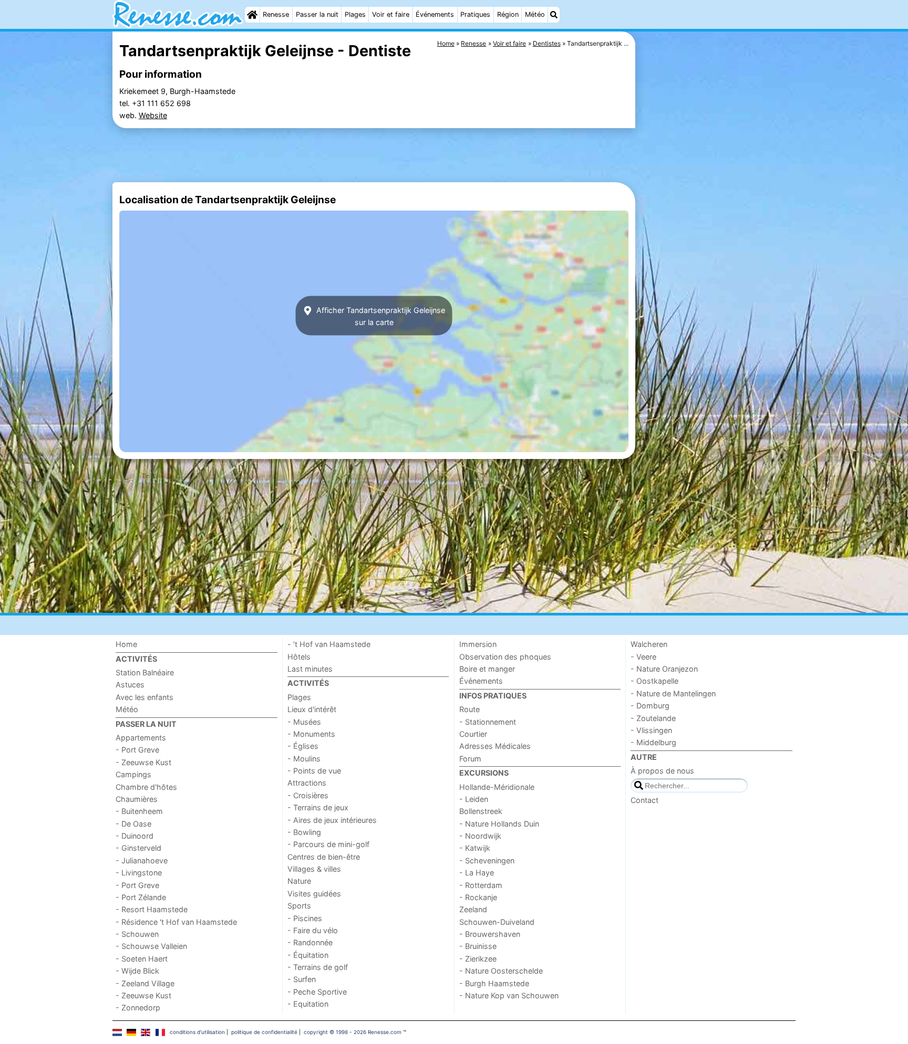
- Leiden (473, 799)
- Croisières (307, 795)
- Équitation (307, 955)
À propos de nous (662, 770)
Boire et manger (487, 668)
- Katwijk (474, 847)
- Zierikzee (478, 958)
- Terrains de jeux (317, 807)
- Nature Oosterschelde (501, 970)
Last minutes (310, 668)
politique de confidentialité (264, 1032)
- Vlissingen (651, 730)
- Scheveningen (486, 860)
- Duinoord (134, 835)
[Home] (252, 15)
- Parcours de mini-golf (328, 844)
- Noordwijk (480, 835)
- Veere (643, 656)
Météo (535, 14)
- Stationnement (487, 721)
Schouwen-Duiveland (496, 921)
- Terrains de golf (317, 967)
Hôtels (299, 656)
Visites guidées (314, 893)
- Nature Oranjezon (664, 668)
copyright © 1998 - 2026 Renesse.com (352, 1032)
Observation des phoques (505, 656)
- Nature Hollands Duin (499, 823)
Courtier (473, 733)
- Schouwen (137, 934)
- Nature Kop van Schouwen (509, 995)
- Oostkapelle (654, 680)
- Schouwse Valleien (151, 946)
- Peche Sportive (317, 991)
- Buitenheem (139, 811)
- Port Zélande (141, 897)
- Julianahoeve (142, 860)
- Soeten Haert (142, 958)
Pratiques (475, 14)
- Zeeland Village (145, 983)
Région (508, 14)
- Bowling (304, 832)
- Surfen (301, 979)
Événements (435, 14)
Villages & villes (314, 868)
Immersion (478, 644)
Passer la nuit (317, 14)
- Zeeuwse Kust (143, 762)
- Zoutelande (653, 718)
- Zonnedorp (138, 1007)
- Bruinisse (478, 946)
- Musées (304, 721)
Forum (470, 758)
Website (153, 115)
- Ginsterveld (138, 847)
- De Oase (133, 823)
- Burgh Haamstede (494, 983)
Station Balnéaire (145, 672)
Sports (299, 905)
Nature (299, 880)
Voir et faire (390, 14)
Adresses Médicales (495, 746)
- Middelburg (653, 742)
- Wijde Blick (137, 970)
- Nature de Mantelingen (673, 693)
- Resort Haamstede (152, 909)
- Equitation (307, 1003)
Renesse (276, 14)
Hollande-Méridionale (496, 786)
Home (126, 644)
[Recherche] (554, 15)
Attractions (306, 782)
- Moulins (304, 758)
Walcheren (649, 644)
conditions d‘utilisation (197, 1032)
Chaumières (137, 799)
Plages (355, 14)
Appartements (141, 737)
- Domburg (650, 705)
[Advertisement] (717, 273)
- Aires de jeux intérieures (332, 820)
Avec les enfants (144, 697)
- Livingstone (139, 872)
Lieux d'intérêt (311, 709)
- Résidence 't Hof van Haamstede (176, 921)
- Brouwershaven (489, 934)
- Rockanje (478, 897)
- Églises (302, 746)
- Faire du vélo (312, 930)
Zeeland (473, 909)
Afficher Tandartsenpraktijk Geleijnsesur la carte (379, 315)
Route (469, 709)
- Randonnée (310, 942)
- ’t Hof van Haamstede (328, 644)
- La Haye (476, 872)
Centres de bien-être (323, 856)
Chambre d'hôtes (146, 786)
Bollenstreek (480, 811)
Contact (644, 800)
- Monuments (311, 733)
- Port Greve (137, 749)
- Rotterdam (480, 885)
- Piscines (304, 918)
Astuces (130, 684)
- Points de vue (314, 770)
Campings (133, 774)
